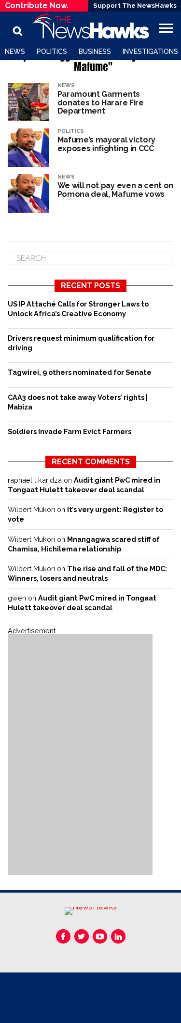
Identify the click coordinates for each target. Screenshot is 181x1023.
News (15, 51)
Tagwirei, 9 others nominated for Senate (80, 372)
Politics (52, 51)
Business (95, 51)
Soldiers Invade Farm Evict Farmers (69, 431)
